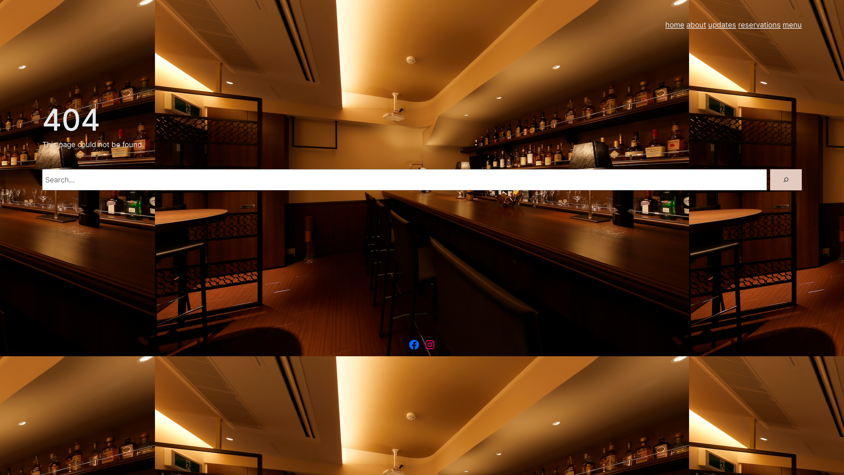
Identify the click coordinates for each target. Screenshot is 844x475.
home (674, 24)
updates (722, 24)
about (696, 24)
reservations (759, 24)
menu (792, 24)
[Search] (786, 179)
